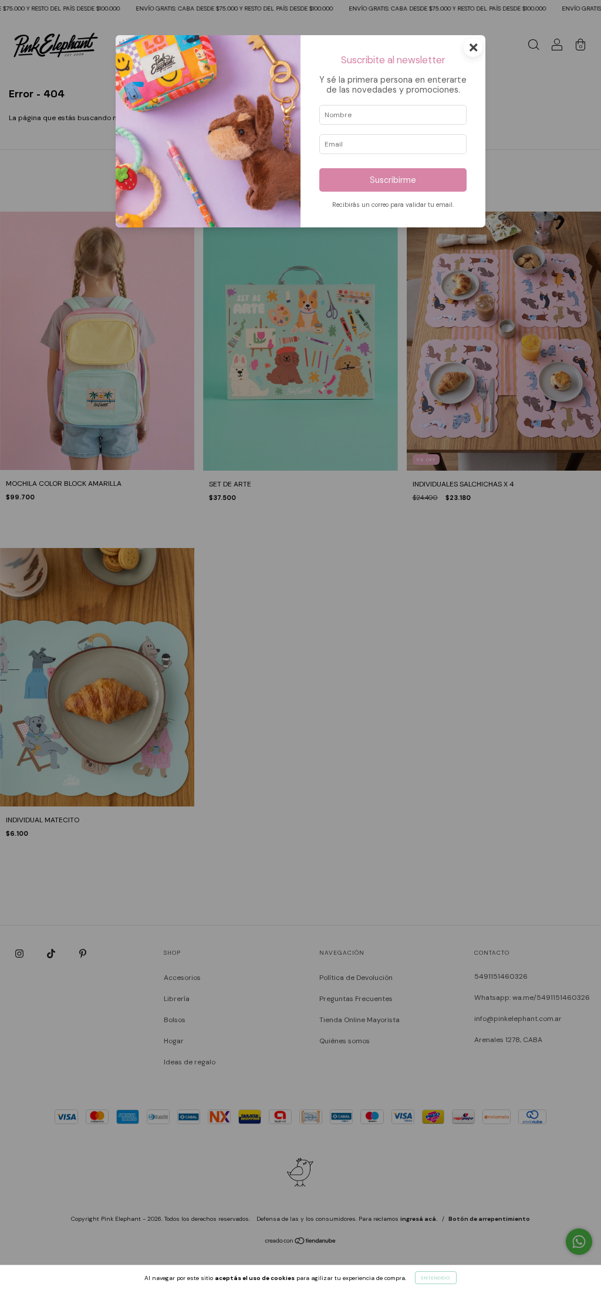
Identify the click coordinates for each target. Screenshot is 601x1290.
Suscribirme (393, 180)
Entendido (435, 1278)
